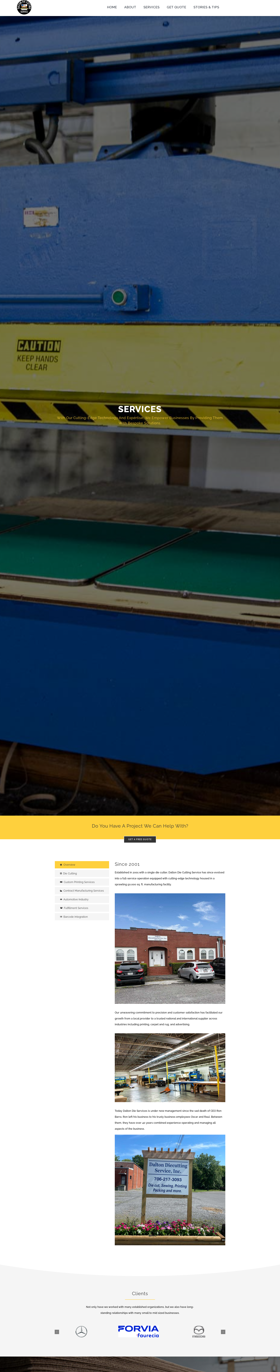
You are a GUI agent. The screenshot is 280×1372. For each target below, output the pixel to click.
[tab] (82, 864)
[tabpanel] (170, 1054)
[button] (57, 1332)
